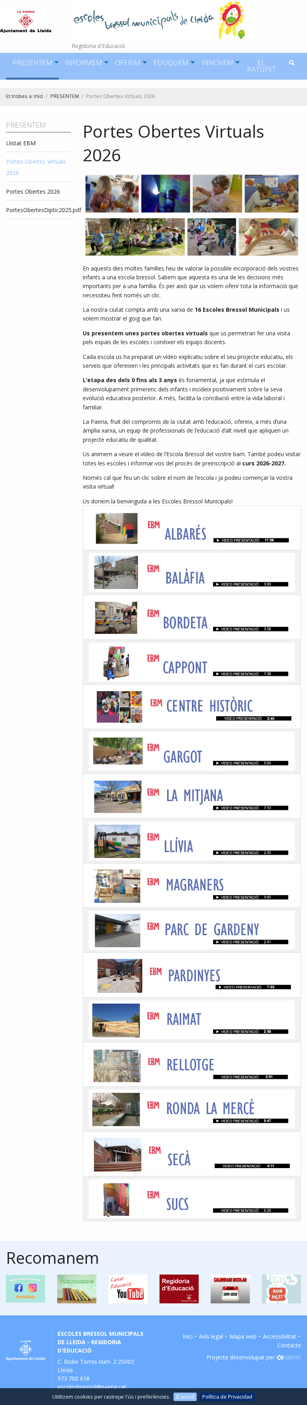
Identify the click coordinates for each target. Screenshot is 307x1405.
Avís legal (211, 1336)
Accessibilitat (279, 1336)
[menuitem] (32, 66)
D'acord (185, 1396)
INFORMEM (83, 62)
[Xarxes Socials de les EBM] (25, 1288)
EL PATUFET (261, 66)
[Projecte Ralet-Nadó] (281, 1288)
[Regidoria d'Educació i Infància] (179, 1288)
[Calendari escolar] (230, 1288)
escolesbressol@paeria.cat (92, 1387)
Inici (38, 96)
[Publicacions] (76, 1288)
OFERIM (128, 62)
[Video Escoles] (128, 1288)
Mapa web (243, 1336)
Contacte (289, 1345)
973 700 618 (74, 1378)
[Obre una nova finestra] (288, 1357)
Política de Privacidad (227, 1396)
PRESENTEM (32, 62)
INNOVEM (217, 62)
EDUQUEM (171, 62)
